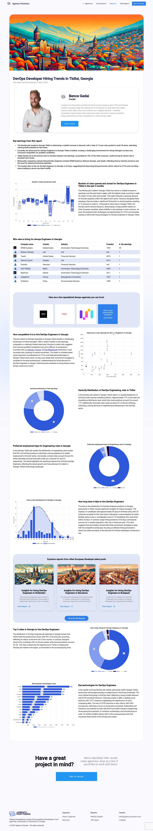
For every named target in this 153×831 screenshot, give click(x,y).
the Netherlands (51, 350)
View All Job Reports (76, 618)
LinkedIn (122, 820)
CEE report (95, 820)
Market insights (97, 817)
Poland (38, 350)
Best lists (66, 820)
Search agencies (68, 817)
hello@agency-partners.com (130, 817)
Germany (30, 350)
